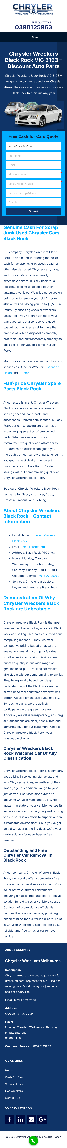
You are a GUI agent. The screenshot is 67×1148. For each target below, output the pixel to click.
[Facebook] (9, 1119)
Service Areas (14, 1084)
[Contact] (31, 1119)
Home (9, 1070)
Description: (13, 970)
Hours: (9, 1021)
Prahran (24, 373)
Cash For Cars (14, 1077)
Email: (9, 1000)
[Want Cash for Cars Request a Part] (33, 146)
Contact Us (12, 1097)
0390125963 (33, 27)
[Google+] (42, 1119)
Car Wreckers (14, 1091)
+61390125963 (49, 575)
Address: (11, 1008)
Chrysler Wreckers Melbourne (33, 961)
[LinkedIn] (20, 1119)
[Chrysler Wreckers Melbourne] (33, 9)
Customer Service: (17, 1046)
